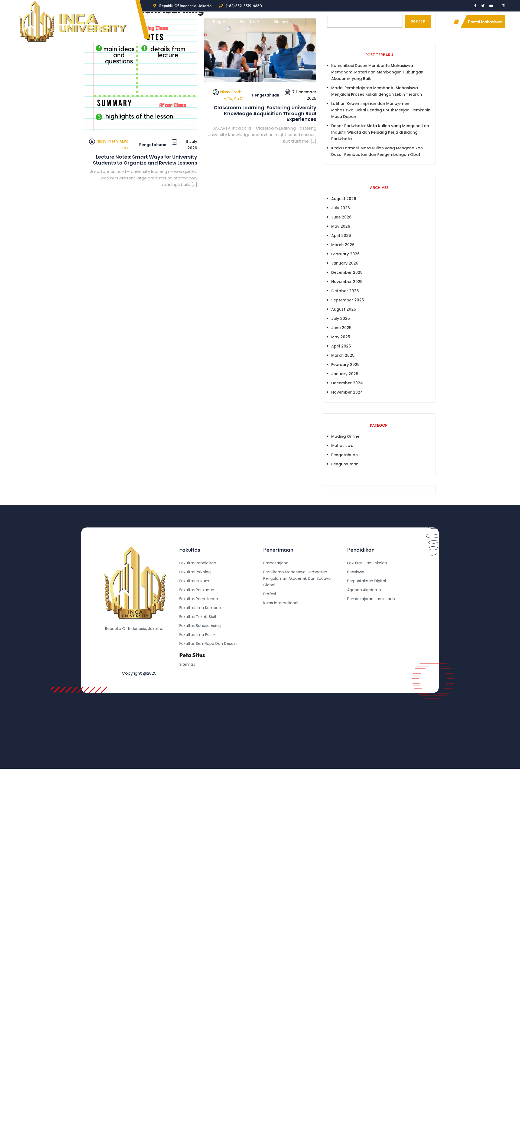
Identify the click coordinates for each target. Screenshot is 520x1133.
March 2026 (343, 244)
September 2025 (347, 300)
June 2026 (341, 217)
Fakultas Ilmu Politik (197, 634)
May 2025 (340, 337)
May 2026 (340, 226)
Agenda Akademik (364, 590)
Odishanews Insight (365, 607)
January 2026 (344, 263)
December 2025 (347, 272)
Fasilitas (248, 21)
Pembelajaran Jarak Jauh (371, 598)
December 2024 (347, 383)
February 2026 (345, 254)
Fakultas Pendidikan (197, 563)
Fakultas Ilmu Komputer (201, 607)
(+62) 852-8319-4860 (244, 5)
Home (162, 21)
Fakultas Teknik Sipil (197, 616)
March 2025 (343, 355)
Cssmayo (356, 616)
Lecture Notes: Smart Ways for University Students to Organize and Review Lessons (145, 160)
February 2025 (345, 364)
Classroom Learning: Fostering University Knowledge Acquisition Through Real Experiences (265, 113)
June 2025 (341, 327)
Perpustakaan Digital (366, 581)
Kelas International (280, 603)
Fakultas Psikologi (195, 572)
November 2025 (347, 281)
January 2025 (344, 373)
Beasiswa (355, 572)
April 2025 (341, 346)
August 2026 (343, 198)
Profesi (269, 594)
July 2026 (340, 208)
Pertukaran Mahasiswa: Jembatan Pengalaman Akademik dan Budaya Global (297, 578)
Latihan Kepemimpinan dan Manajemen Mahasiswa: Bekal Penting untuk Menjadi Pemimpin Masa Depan (380, 110)
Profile (188, 21)
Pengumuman (345, 464)
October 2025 (345, 291)
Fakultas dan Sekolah (367, 563)
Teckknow (356, 625)
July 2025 (340, 318)
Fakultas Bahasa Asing (200, 625)
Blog (217, 21)
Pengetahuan (152, 144)
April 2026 (341, 235)
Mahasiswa (342, 445)
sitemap (187, 664)
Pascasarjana (275, 563)
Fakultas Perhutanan (198, 598)
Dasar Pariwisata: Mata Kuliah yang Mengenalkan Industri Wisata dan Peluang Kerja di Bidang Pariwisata (380, 132)
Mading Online (345, 436)
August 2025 (343, 309)
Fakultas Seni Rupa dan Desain (208, 643)
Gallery (281, 21)
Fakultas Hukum (194, 581)
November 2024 (347, 392)
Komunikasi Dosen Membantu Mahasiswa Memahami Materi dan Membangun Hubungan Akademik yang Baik (377, 72)
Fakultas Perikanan (196, 590)
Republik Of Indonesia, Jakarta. (186, 5)
